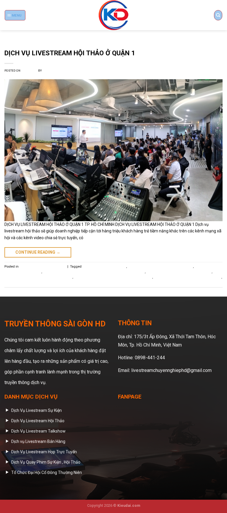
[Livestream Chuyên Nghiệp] (113, 15)
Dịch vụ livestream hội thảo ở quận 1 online (179, 272)
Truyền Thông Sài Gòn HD (61, 70)
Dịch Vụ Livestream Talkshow (26, 282)
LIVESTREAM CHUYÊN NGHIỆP (43, 266)
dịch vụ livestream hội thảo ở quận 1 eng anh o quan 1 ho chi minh (94, 272)
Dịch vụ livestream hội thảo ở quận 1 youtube (187, 277)
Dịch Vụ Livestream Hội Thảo (104, 266)
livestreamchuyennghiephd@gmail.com (171, 370)
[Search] (218, 15)
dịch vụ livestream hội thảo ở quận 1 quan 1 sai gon (113, 277)
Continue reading (37, 252)
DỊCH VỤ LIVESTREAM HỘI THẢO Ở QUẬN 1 (69, 53)
